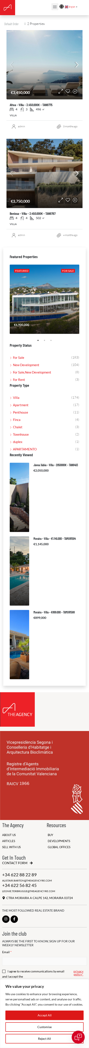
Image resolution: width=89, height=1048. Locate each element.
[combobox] (15, 23)
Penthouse (20, 412)
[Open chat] (78, 1037)
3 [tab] (53, 342)
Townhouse (21, 434)
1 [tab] (40, 342)
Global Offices (59, 847)
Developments (59, 841)
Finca (17, 420)
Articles (8, 841)
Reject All (44, 1038)
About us (9, 835)
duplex (17, 442)
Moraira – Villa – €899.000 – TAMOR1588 (54, 612)
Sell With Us (11, 847)
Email (7, 952)
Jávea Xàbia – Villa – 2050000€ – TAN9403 (55, 465)
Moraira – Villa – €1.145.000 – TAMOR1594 (54, 538)
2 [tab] (46, 342)
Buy (50, 835)
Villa (16, 397)
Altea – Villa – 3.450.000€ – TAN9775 (31, 105)
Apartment (21, 405)
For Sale (18, 357)
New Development (26, 365)
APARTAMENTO (25, 449)
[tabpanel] (44, 299)
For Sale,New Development (32, 372)
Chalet (17, 427)
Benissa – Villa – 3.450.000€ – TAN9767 (33, 213)
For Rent (19, 380)
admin (21, 126)
